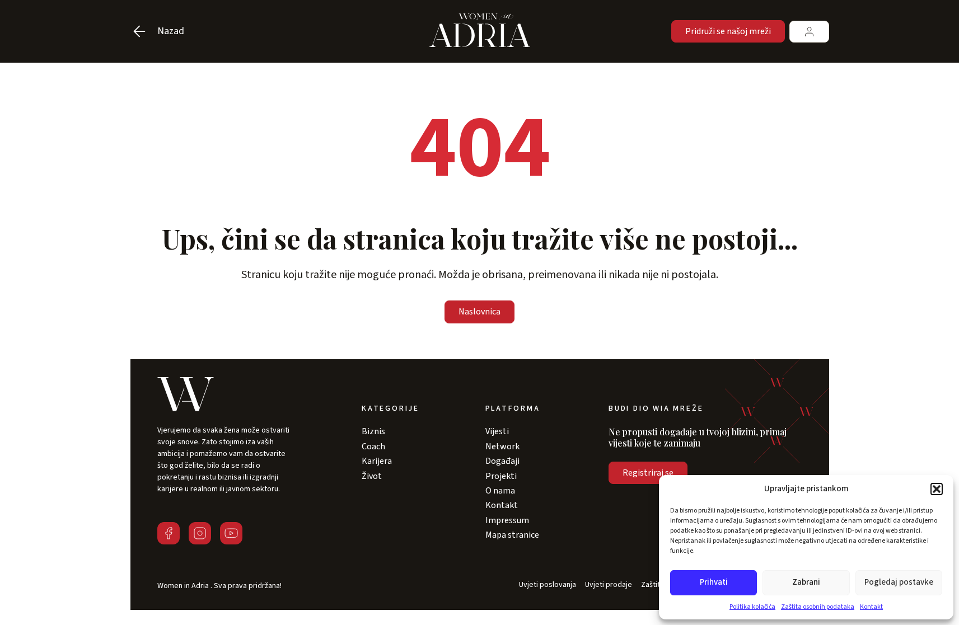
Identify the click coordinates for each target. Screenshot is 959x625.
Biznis (373, 431)
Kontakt (871, 607)
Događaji (502, 461)
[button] (936, 489)
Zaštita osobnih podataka (817, 607)
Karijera (377, 461)
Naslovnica (479, 312)
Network (502, 446)
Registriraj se (648, 473)
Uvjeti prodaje (608, 585)
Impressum (507, 520)
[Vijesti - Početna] (479, 31)
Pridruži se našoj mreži (728, 31)
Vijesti (497, 431)
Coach (373, 446)
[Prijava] (809, 32)
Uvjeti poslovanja (547, 585)
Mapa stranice (512, 535)
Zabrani (806, 582)
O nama (500, 491)
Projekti (501, 476)
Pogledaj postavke (898, 582)
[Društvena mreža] (168, 533)
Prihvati (714, 582)
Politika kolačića (752, 607)
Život (372, 476)
